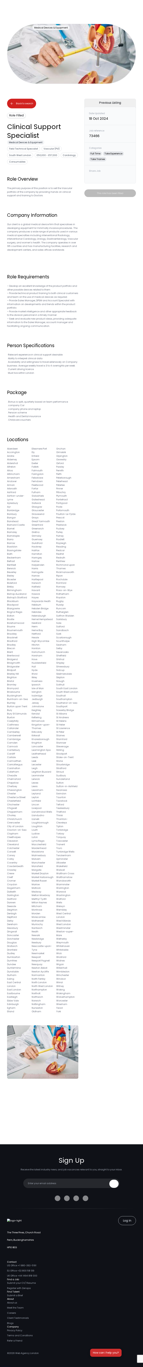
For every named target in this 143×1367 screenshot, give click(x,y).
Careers (11, 1312)
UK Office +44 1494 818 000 (22, 1275)
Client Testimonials (18, 1318)
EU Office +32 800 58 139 (20, 1270)
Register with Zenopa (19, 1288)
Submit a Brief (15, 1295)
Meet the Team (15, 1307)
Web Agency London (27, 1353)
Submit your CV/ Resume (21, 1283)
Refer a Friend (14, 1340)
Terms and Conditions (20, 1335)
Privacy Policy (14, 1330)
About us (12, 1302)
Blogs (10, 1323)
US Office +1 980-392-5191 (21, 1265)
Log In (127, 1220)
